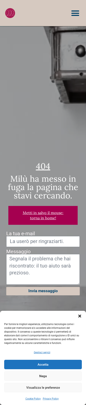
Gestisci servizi (42, 352)
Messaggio (18, 251)
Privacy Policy (51, 398)
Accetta (43, 364)
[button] (80, 316)
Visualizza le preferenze (43, 388)
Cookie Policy (33, 398)
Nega (43, 376)
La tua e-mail (20, 233)
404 (43, 166)
